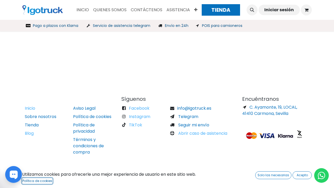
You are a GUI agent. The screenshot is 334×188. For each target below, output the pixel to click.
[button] (252, 9)
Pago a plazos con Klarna (55, 25)
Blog (29, 133)
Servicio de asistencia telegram (121, 25)
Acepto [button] (302, 175)
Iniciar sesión (279, 10)
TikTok (135, 125)
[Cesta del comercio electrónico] (306, 9)
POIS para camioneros (222, 25)
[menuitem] (82, 10)
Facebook (139, 108)
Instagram (139, 117)
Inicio (30, 108)
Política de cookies (37, 181)
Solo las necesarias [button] (273, 175)
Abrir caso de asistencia (202, 133)
